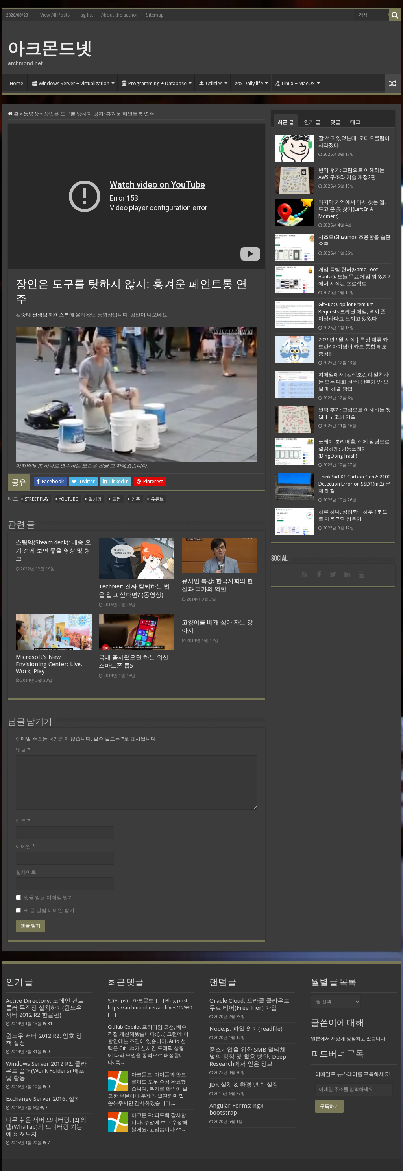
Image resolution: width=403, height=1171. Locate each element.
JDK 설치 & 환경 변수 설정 (243, 1084)
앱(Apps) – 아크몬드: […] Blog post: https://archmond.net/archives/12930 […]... (150, 1008)
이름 (23, 821)
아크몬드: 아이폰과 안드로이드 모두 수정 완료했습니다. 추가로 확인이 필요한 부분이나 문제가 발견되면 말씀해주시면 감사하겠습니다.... (147, 1089)
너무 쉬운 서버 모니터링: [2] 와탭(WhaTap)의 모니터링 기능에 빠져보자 (46, 1126)
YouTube (68, 499)
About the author (119, 15)
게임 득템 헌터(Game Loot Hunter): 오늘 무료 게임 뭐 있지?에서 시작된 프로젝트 (354, 276)
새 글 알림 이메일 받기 (49, 910)
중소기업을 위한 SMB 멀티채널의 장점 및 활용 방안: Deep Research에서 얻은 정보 (247, 1056)
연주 (135, 499)
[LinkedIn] (347, 574)
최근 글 (285, 122)
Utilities (214, 83)
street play (36, 499)
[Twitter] (333, 574)
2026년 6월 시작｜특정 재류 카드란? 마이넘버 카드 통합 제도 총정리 (353, 347)
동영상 (31, 114)
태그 (355, 122)
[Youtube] (361, 574)
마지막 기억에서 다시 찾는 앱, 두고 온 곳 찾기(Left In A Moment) (352, 209)
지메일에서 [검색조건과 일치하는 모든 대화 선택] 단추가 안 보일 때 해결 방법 (353, 382)
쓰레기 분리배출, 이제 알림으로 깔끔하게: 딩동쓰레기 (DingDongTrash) (354, 449)
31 (50, 1023)
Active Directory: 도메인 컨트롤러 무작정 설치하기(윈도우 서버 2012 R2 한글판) (45, 1007)
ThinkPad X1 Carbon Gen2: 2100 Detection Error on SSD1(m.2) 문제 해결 (354, 484)
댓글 (23, 750)
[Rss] (304, 574)
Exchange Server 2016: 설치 (43, 1098)
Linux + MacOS (298, 83)
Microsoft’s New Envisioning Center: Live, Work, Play (49, 664)
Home (16, 83)
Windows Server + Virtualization (74, 83)
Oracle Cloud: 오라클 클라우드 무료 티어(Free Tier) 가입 (249, 1004)
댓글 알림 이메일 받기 (48, 898)
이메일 (25, 846)
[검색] (395, 15)
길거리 (95, 499)
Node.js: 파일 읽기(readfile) (246, 1028)
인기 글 (312, 122)
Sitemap (155, 15)
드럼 (116, 499)
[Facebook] (318, 574)
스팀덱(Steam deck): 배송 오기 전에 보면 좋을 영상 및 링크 (53, 550)
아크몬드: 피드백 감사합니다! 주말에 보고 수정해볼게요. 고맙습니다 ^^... (159, 1122)
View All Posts (55, 15)
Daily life (253, 83)
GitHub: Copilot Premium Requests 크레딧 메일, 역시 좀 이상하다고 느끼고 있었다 (352, 312)
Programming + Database (157, 83)
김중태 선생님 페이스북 (42, 315)
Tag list (85, 15)
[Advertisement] (252, 47)
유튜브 (157, 499)
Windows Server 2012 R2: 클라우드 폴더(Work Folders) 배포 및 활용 (46, 1071)
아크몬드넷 (50, 48)
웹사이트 (26, 872)
